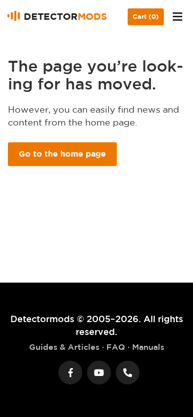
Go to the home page (62, 153)
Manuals (148, 346)
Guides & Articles (64, 346)
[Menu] (177, 17)
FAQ (115, 346)
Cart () (146, 16)
